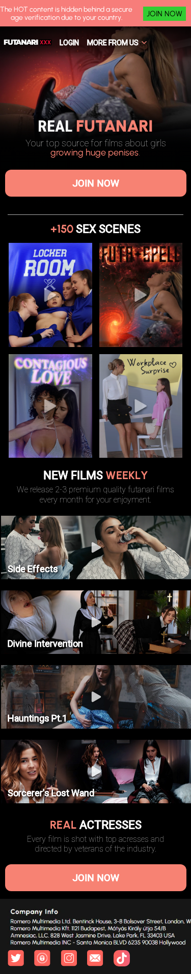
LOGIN (69, 43)
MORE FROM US (113, 43)
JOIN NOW (164, 13)
